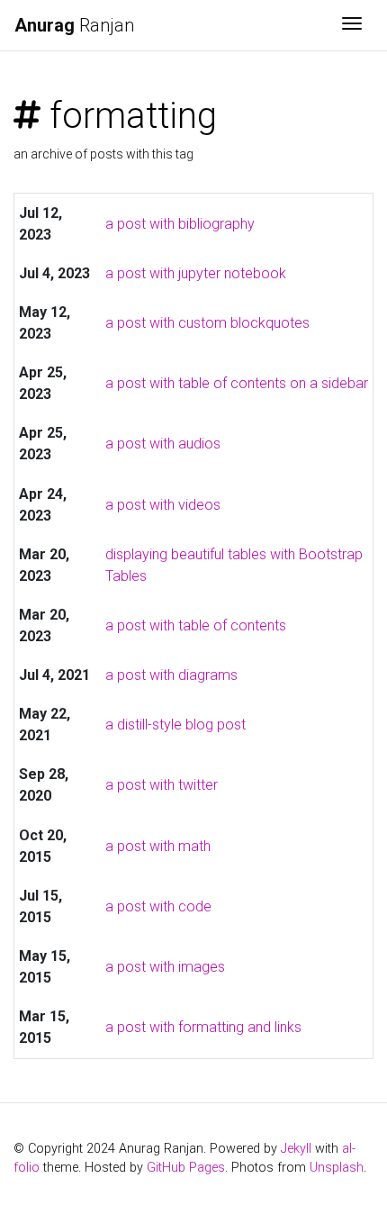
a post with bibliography (180, 223)
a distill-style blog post (175, 724)
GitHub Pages (186, 1167)
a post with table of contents (195, 625)
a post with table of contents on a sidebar (236, 383)
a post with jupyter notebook (195, 273)
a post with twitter (161, 784)
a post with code (158, 906)
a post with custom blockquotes (207, 322)
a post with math (158, 846)
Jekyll (296, 1148)
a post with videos (162, 504)
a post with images (165, 966)
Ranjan (74, 25)
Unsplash (337, 1167)
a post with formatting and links (203, 1027)
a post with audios (162, 443)
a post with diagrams (171, 675)
